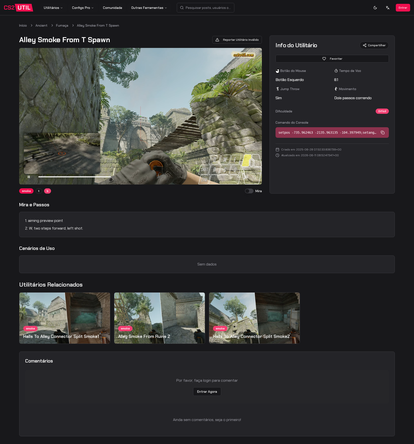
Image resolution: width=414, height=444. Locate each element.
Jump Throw (289, 89)
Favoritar (336, 59)
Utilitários (51, 8)
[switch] (249, 191)
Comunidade (112, 8)
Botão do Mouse (293, 71)
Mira (258, 191)
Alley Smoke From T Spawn (98, 25)
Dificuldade (284, 111)
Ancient (41, 25)
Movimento (347, 89)
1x (231, 177)
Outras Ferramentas (147, 8)
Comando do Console (292, 122)
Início (23, 25)
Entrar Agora (207, 391)
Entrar (403, 8)
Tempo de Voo (350, 71)
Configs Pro (81, 8)
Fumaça (62, 25)
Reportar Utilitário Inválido (241, 40)
